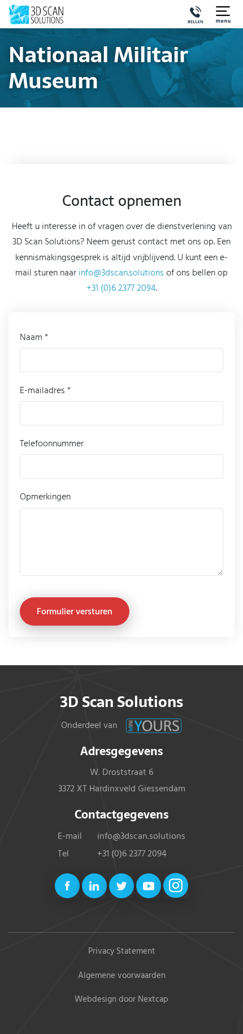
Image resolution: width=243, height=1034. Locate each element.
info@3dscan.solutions (121, 272)
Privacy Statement (121, 951)
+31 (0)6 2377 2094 (121, 287)
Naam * (34, 336)
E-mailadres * (45, 390)
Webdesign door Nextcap (121, 999)
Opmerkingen (45, 496)
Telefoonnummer (52, 443)
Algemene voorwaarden (122, 975)
